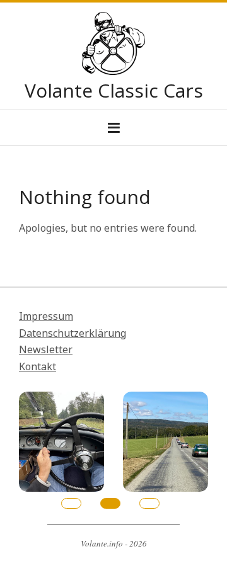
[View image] (61, 400)
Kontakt (37, 366)
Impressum (46, 316)
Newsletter (46, 349)
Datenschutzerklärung (72, 333)
